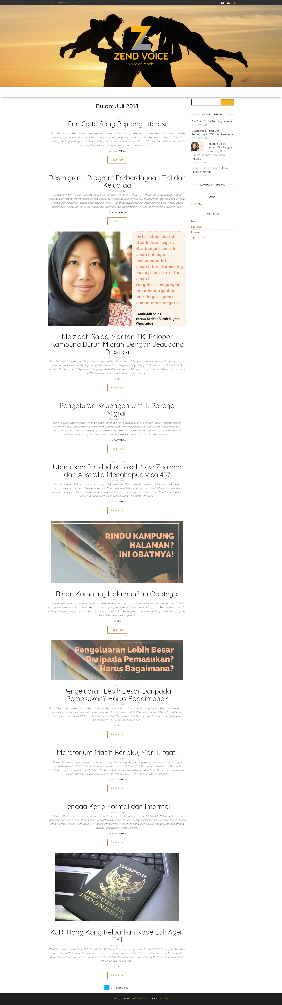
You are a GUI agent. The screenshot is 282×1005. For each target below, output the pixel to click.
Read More (117, 159)
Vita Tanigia (119, 150)
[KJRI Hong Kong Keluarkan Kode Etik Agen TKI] (117, 886)
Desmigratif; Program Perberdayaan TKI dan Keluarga (117, 181)
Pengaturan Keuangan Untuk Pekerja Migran (117, 409)
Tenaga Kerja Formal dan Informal (117, 806)
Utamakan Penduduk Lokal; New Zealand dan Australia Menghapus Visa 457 (117, 471)
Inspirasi (118, 118)
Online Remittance (60, 2)
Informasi (118, 172)
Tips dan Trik (117, 400)
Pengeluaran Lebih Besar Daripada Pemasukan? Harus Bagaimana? (117, 695)
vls (119, 378)
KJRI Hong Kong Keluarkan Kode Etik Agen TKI (117, 936)
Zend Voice (141, 56)
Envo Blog (165, 998)
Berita (112, 461)
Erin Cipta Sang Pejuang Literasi (117, 123)
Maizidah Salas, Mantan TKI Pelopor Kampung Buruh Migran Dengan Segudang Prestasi (117, 344)
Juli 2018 (196, 204)
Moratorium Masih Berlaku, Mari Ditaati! (117, 752)
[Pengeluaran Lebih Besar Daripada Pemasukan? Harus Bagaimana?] (117, 659)
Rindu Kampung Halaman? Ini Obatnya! (117, 593)
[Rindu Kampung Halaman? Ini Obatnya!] (117, 551)
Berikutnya (122, 987)
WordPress (141, 998)
